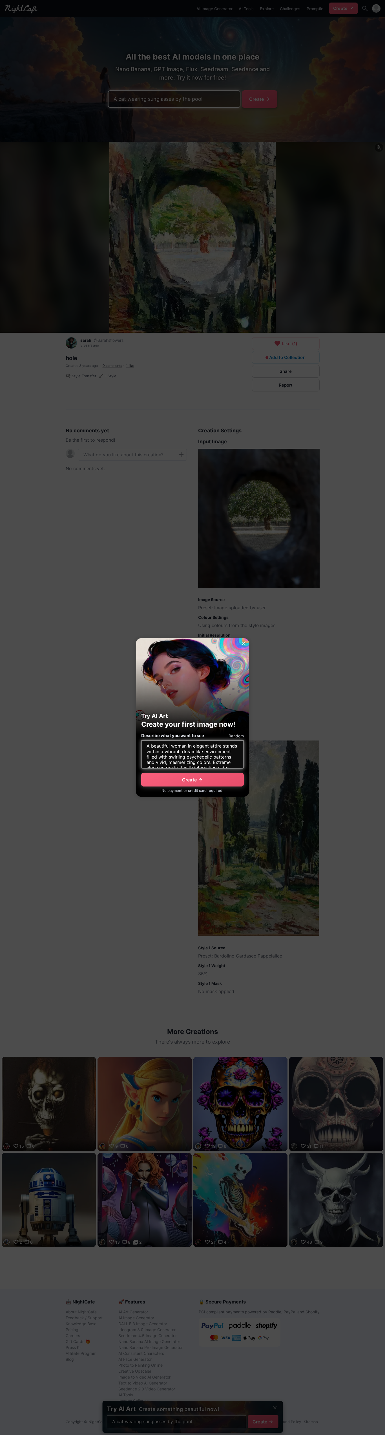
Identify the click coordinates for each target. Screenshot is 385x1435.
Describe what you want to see (172, 735)
